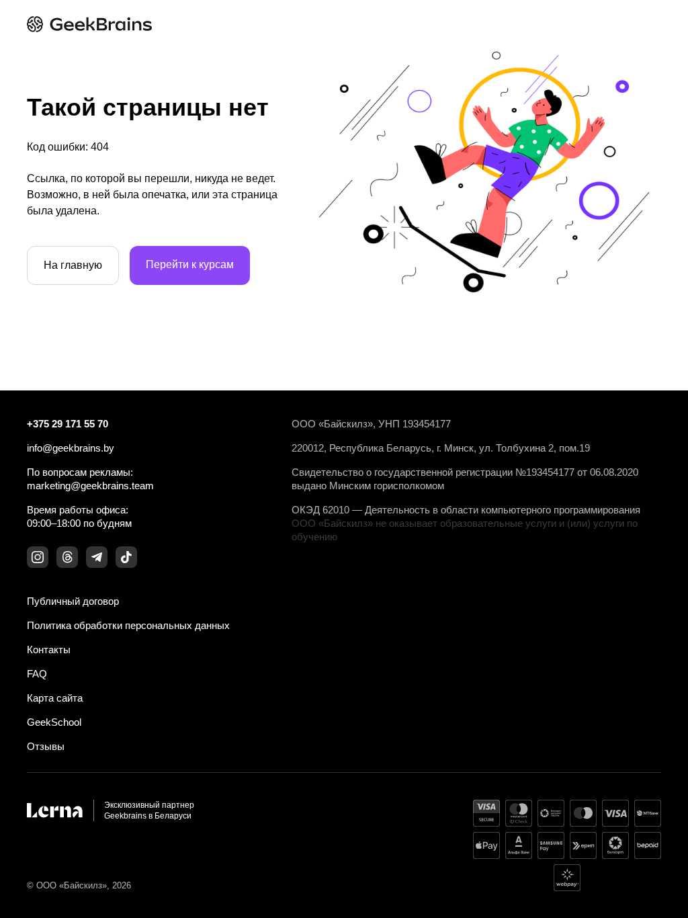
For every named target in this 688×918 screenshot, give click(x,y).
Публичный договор (73, 601)
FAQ (37, 673)
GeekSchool (54, 722)
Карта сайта (55, 698)
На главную (73, 265)
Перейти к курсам (190, 264)
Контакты (49, 649)
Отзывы (45, 746)
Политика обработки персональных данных (128, 625)
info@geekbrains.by (70, 448)
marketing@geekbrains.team (90, 485)
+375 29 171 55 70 (67, 423)
